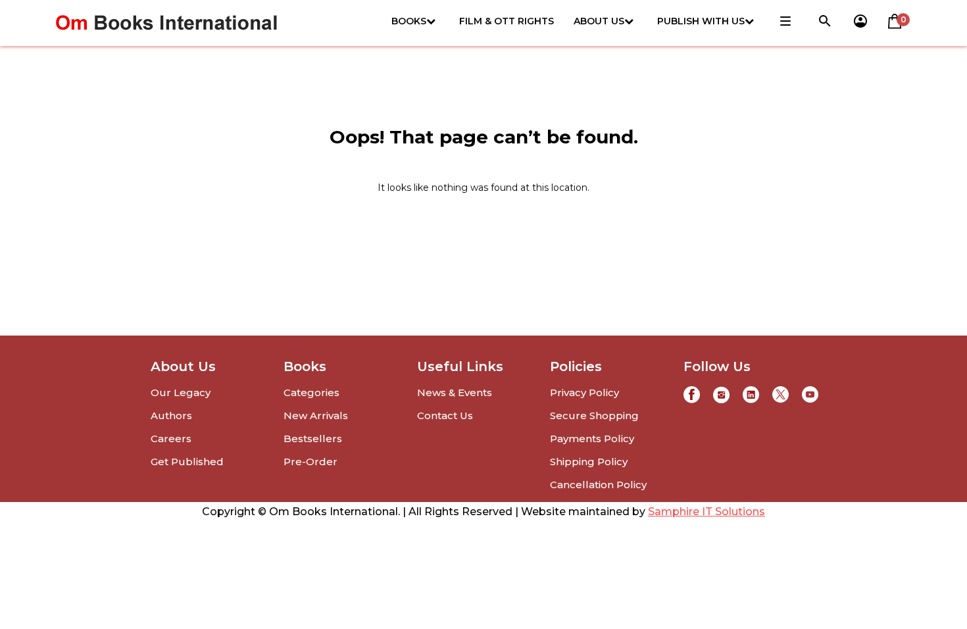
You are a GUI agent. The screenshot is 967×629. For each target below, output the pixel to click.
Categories (311, 392)
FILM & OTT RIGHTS (506, 21)
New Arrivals (316, 415)
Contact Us (445, 415)
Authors (171, 415)
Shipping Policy (589, 461)
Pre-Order (310, 461)
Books (408, 21)
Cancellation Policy (598, 484)
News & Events (454, 392)
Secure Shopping (594, 415)
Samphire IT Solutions (706, 511)
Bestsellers (313, 438)
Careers (171, 438)
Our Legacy (181, 392)
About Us (599, 21)
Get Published (187, 461)
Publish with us (701, 21)
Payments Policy (592, 438)
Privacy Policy (584, 392)
